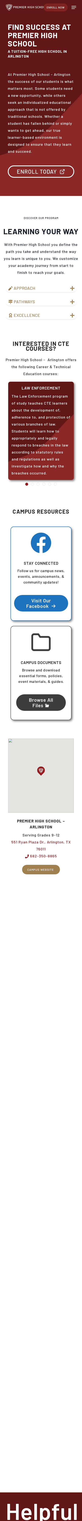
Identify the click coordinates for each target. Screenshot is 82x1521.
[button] (73, 7)
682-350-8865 (43, 856)
